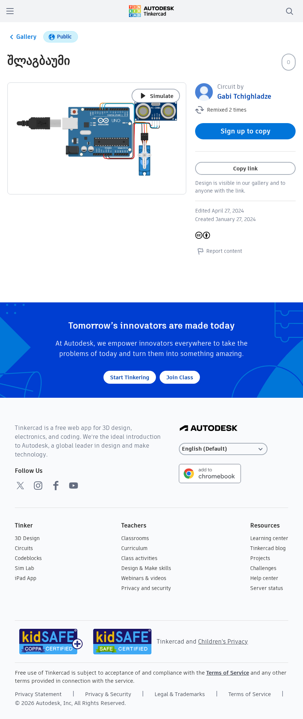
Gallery (26, 37)
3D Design (27, 538)
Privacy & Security (108, 694)
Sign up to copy (245, 131)
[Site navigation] (10, 11)
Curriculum (134, 548)
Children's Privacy (223, 641)
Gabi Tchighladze (244, 96)
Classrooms (135, 538)
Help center (264, 578)
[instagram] (38, 485)
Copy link (245, 168)
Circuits (24, 548)
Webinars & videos (143, 578)
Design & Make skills (146, 568)
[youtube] (73, 485)
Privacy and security (146, 588)
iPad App (25, 578)
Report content (224, 251)
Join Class (179, 377)
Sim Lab (24, 568)
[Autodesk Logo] (208, 428)
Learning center (269, 538)
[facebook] (55, 485)
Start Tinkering (129, 377)
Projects (260, 558)
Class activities (139, 558)
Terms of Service (227, 672)
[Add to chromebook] (210, 473)
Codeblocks (28, 558)
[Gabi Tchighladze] (204, 91)
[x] (20, 485)
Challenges (263, 568)
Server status (266, 588)
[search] (289, 11)
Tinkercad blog (268, 548)
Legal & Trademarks (179, 694)
